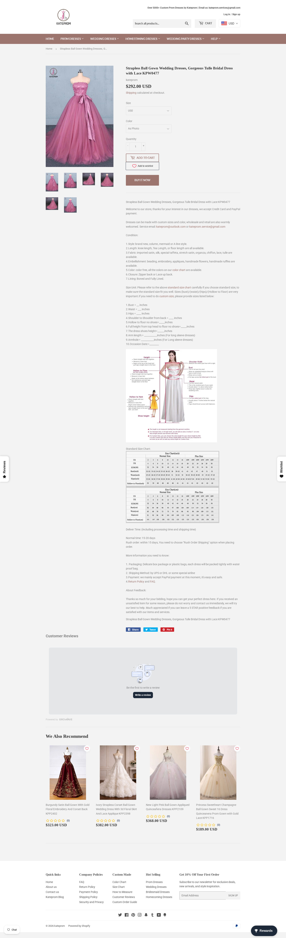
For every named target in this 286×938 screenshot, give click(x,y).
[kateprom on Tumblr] (152, 915)
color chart (178, 270)
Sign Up (233, 895)
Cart (208, 23)
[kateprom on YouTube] (159, 915)
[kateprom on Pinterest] (133, 915)
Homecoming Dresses (141, 38)
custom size (166, 296)
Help (214, 38)
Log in (227, 14)
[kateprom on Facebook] (127, 915)
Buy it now (142, 180)
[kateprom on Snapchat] (146, 915)
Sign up (236, 14)
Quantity (131, 139)
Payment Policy (88, 891)
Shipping (131, 92)
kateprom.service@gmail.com (207, 226)
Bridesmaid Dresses (158, 891)
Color (129, 121)
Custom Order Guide (124, 902)
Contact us (52, 891)
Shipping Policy (88, 897)
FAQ (152, 581)
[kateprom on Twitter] (120, 915)
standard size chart (179, 287)
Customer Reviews (123, 897)
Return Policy (136, 581)
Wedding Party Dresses (184, 38)
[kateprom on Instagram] (140, 915)
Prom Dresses (71, 38)
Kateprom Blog (55, 897)
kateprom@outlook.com (171, 226)
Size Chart (118, 886)
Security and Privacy (91, 902)
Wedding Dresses (103, 38)
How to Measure (122, 891)
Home (50, 38)
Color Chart (119, 882)
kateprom (59, 925)
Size (128, 103)
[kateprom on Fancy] (164, 915)
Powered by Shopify (79, 925)
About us (51, 886)
